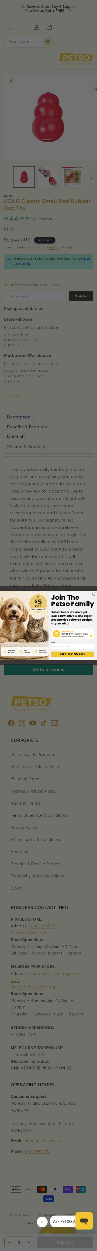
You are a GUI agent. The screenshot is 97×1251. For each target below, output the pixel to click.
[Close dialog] (94, 593)
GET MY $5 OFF (72, 654)
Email (53, 642)
